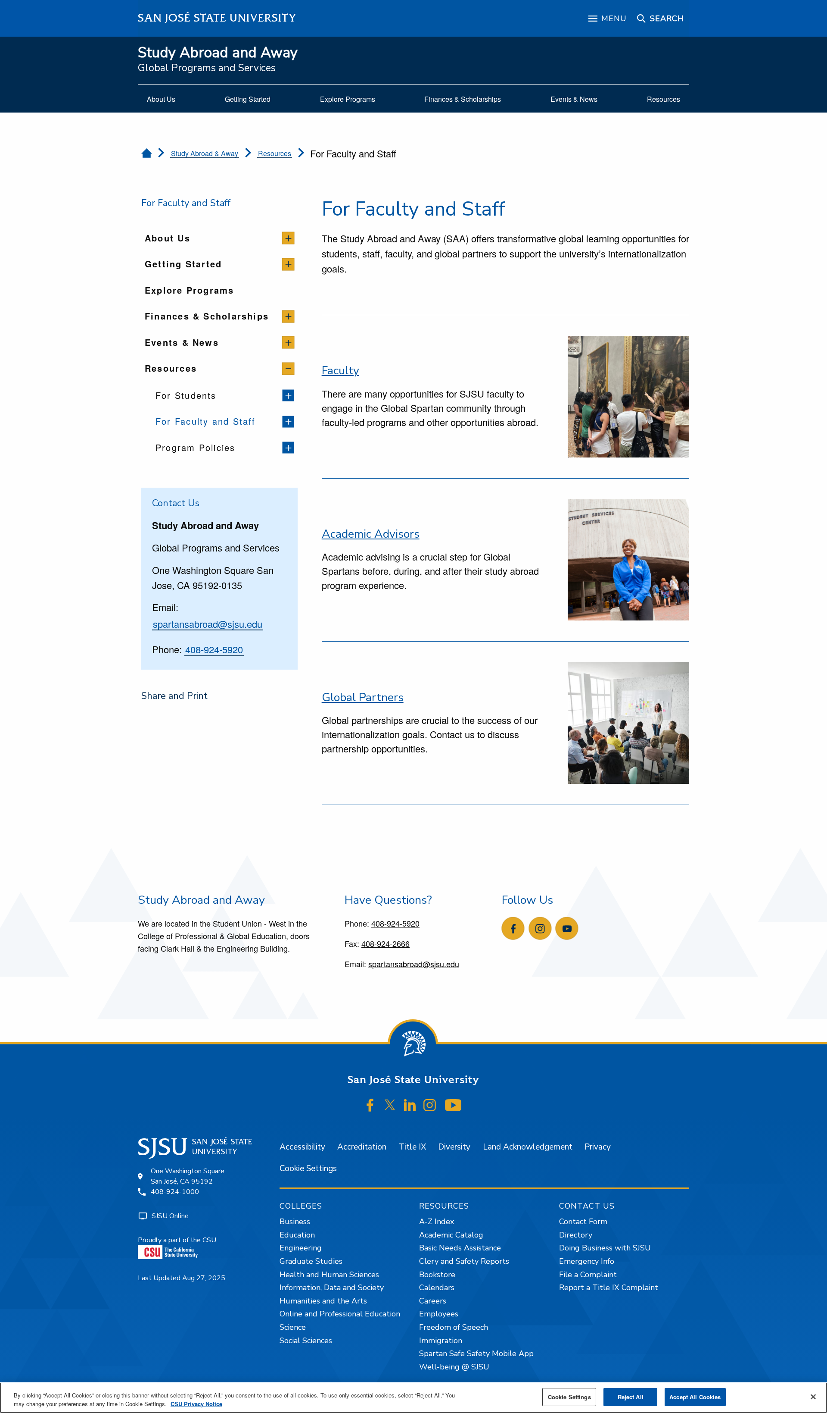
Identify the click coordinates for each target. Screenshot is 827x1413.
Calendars (436, 1287)
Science (293, 1327)
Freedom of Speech (453, 1327)
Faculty (340, 370)
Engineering (301, 1248)
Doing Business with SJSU (605, 1248)
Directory (575, 1235)
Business (295, 1221)
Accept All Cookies (695, 1397)
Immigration (440, 1340)
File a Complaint (588, 1274)
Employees (438, 1314)
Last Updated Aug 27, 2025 (181, 1278)
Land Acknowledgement (527, 1147)
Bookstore (437, 1274)
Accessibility (302, 1147)
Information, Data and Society (332, 1287)
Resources (274, 153)
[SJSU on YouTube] (452, 1105)
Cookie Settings (308, 1168)
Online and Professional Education (340, 1314)
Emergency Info (586, 1261)
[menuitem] (161, 99)
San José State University (217, 18)
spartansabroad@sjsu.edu (207, 623)
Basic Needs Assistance (460, 1248)
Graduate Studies (311, 1261)
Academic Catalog (451, 1235)
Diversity (454, 1147)
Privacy (597, 1147)
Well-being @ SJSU (454, 1367)
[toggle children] (288, 238)
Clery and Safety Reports (464, 1261)
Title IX (412, 1147)
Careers (432, 1301)
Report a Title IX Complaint (608, 1287)
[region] (413, 1397)
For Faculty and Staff (185, 203)
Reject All (631, 1397)
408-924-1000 (175, 1192)
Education (297, 1235)
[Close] (813, 1396)
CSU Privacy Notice (196, 1404)
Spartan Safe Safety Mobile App (476, 1353)
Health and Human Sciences (329, 1274)
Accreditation (361, 1147)
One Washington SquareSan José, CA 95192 (187, 1176)
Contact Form (583, 1221)
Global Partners (363, 697)
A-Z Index (436, 1221)
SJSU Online (170, 1216)
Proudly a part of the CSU (177, 1240)
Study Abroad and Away (218, 53)
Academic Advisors (371, 534)
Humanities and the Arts (323, 1301)
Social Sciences (306, 1340)
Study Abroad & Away (204, 153)
